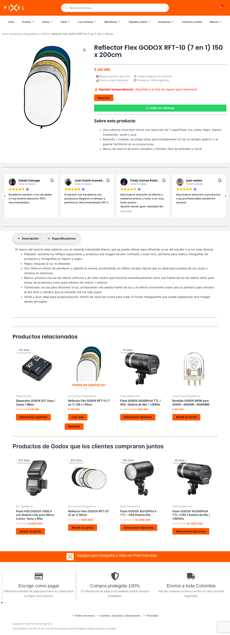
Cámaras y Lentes (192, 21)
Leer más (78, 417)
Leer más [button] (126, 211)
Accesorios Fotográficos (24, 33)
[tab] (28, 238)
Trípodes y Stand (137, 21)
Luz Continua (85, 21)
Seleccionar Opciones (138, 417)
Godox (45, 21)
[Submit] (65, 8)
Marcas (214, 21)
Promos (26, 21)
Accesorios (164, 21)
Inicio (11, 21)
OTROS (45, 33)
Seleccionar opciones (33, 417)
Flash (64, 21)
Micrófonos (110, 21)
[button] (84, 50)
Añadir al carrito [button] (186, 417)
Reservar (104, 98)
